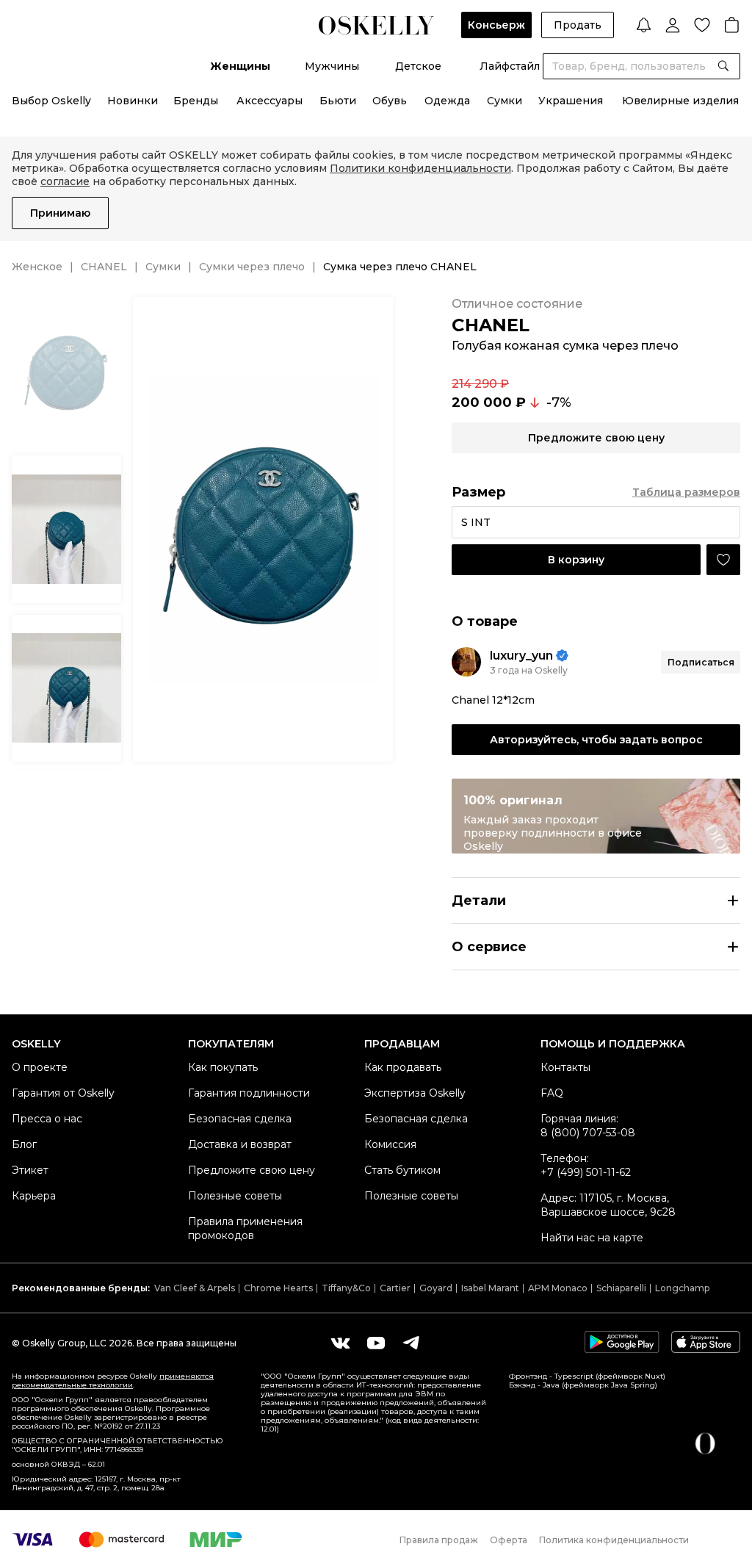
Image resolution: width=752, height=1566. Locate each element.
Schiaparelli (621, 1287)
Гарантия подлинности (249, 1093)
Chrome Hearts (278, 1287)
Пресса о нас (47, 1118)
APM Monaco (558, 1287)
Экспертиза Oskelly (415, 1093)
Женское (37, 266)
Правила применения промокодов (245, 1228)
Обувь (389, 100)
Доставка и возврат (240, 1144)
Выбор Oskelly (51, 100)
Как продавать (402, 1067)
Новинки (132, 100)
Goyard (435, 1287)
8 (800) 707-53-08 (587, 1132)
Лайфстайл (510, 66)
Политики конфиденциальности (420, 168)
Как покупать (223, 1067)
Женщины (240, 66)
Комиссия (390, 1144)
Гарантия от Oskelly (63, 1093)
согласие (65, 181)
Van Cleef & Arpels (194, 1287)
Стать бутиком (402, 1170)
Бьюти (337, 100)
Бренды (195, 100)
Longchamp (682, 1287)
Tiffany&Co (346, 1287)
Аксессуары (269, 100)
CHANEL (104, 266)
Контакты (565, 1067)
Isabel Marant (490, 1287)
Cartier (395, 1287)
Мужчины (332, 66)
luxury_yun (521, 656)
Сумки (504, 100)
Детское (418, 66)
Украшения (570, 100)
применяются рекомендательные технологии (113, 1380)
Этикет (30, 1170)
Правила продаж (439, 1539)
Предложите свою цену (251, 1170)
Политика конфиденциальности (614, 1539)
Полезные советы (235, 1195)
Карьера (34, 1195)
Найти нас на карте (591, 1237)
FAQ (551, 1093)
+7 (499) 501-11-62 (585, 1172)
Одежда (447, 100)
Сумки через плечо (252, 266)
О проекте (40, 1067)
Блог (24, 1144)
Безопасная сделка (240, 1118)
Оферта (508, 1539)
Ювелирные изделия (680, 100)
